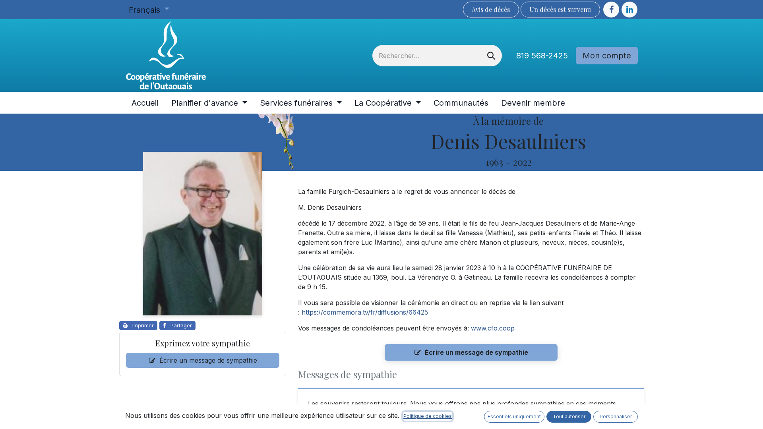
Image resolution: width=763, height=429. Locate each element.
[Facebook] (611, 9)
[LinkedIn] (629, 9)
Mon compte (607, 55)
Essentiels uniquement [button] (514, 416)
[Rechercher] (491, 55)
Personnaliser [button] (616, 416)
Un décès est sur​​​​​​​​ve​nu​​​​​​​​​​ (560, 9)
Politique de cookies (427, 416)
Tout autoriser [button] (569, 416)
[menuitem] (145, 103)
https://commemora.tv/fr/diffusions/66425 (365, 312)
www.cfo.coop (493, 328)
